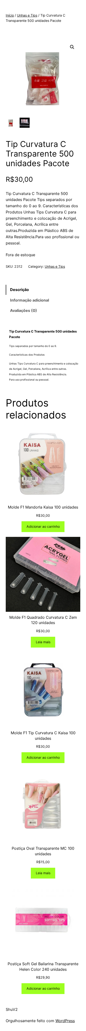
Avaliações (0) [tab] (23, 310)
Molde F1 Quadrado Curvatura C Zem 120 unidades (43, 620)
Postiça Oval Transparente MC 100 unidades (43, 851)
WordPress (65, 1020)
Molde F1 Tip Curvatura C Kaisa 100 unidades (43, 735)
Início (10, 15)
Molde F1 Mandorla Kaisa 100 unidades (43, 507)
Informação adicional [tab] (29, 300)
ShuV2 (12, 1009)
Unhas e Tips (27, 15)
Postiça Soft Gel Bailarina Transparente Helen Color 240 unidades (43, 966)
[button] (72, 47)
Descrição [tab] (19, 289)
